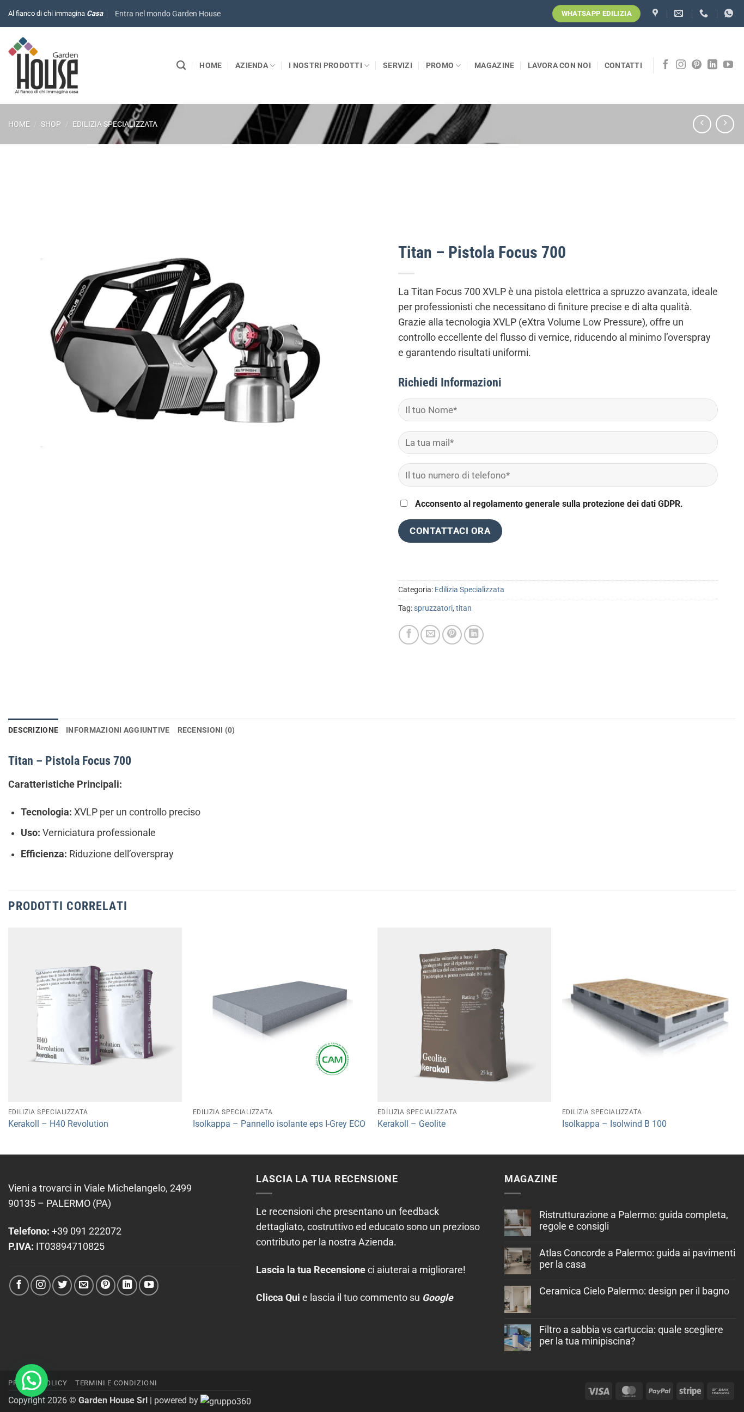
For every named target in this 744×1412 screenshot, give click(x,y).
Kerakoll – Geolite (411, 1124)
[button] (168, 14)
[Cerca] (181, 65)
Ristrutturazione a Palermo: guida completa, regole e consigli (633, 1221)
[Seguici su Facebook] (665, 65)
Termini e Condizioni (116, 1383)
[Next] (735, 1039)
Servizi (397, 65)
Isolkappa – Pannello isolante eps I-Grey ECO (279, 1124)
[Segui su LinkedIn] (712, 65)
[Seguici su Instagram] (681, 65)
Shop (51, 124)
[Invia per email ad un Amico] (430, 634)
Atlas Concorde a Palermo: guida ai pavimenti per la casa (637, 1259)
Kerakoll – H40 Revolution (58, 1124)
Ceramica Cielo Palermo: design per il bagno (634, 1291)
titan (464, 608)
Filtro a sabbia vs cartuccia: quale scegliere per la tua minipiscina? (631, 1335)
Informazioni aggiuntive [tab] (117, 730)
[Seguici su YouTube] (728, 65)
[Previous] (9, 1039)
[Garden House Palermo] (656, 13)
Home (210, 65)
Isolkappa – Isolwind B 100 (614, 1124)
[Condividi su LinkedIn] (474, 634)
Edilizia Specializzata (114, 124)
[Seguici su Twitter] (62, 1285)
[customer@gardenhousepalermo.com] (680, 13)
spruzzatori (433, 608)
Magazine (494, 65)
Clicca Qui (278, 1297)
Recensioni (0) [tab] (206, 730)
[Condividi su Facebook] (408, 634)
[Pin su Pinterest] (452, 634)
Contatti (623, 65)
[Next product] (702, 124)
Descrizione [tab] (33, 730)
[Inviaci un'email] (84, 1285)
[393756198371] (730, 13)
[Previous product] (725, 124)
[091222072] (705, 13)
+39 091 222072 (86, 1231)
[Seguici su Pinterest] (697, 65)
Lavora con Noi (559, 65)
